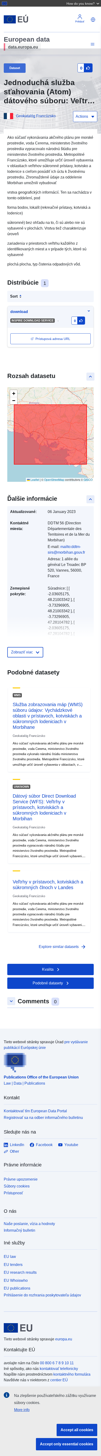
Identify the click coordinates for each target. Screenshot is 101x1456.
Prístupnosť (13, 1193)
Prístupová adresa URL (52, 339)
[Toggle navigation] (91, 44)
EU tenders (13, 1265)
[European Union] (49, 1328)
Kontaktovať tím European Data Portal (35, 1111)
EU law (10, 1257)
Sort (14, 296)
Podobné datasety (48, 983)
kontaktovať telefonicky (59, 1369)
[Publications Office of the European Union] (48, 1061)
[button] (83, 3)
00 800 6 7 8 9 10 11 (57, 1363)
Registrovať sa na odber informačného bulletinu (43, 1118)
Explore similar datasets (62, 947)
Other (14, 1151)
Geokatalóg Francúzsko (36, 116)
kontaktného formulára (71, 1374)
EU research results (20, 1272)
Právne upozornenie (21, 1179)
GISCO (88, 480)
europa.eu (63, 1339)
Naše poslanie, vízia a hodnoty (29, 1224)
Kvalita (48, 969)
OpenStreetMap (54, 480)
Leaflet (34, 480)
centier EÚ (59, 1380)
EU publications (17, 1288)
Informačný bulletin (19, 1230)
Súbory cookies (17, 1186)
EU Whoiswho (16, 1280)
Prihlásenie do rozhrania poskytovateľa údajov (42, 1295)
